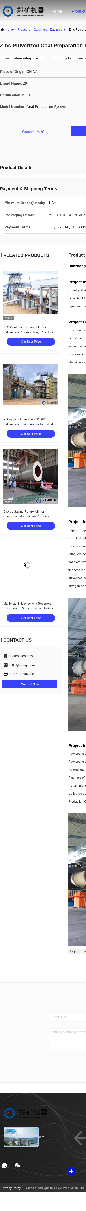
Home (56, 11)
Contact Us (31, 132)
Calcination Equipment (49, 29)
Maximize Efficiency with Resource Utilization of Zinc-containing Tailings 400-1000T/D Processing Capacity (28, 608)
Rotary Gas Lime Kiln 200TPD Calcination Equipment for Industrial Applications (28, 424)
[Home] (23, 11)
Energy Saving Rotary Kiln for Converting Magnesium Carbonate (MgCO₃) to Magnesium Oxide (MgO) (29, 516)
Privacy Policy (11, 1188)
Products (24, 29)
